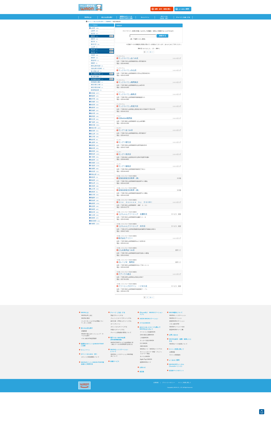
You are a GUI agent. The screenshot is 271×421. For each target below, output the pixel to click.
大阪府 (95, 165)
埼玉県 (95, 119)
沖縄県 (95, 223)
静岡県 (95, 151)
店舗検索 (108, 21)
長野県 (95, 145)
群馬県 (95, 116)
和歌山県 (95, 174)
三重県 (95, 157)
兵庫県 (95, 168)
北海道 (95, 93)
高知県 (95, 200)
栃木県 (95, 113)
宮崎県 (95, 218)
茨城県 (95, 110)
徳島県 (95, 192)
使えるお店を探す (99, 21)
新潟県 (95, 131)
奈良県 (95, 171)
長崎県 (95, 209)
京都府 (95, 163)
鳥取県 (95, 177)
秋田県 (95, 104)
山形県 (95, 28)
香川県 (95, 194)
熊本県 (95, 212)
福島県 (95, 107)
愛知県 (95, 154)
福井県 (95, 139)
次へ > (151, 52)
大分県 (95, 215)
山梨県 (95, 142)
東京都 (95, 125)
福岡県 (95, 203)
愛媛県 (95, 197)
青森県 (95, 96)
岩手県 (95, 99)
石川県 (95, 136)
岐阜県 (95, 148)
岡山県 (95, 183)
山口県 (95, 189)
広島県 (95, 186)
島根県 (95, 180)
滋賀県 (95, 160)
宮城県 (95, 102)
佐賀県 (95, 206)
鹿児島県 (96, 221)
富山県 (95, 134)
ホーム (90, 21)
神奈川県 (96, 128)
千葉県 (95, 122)
